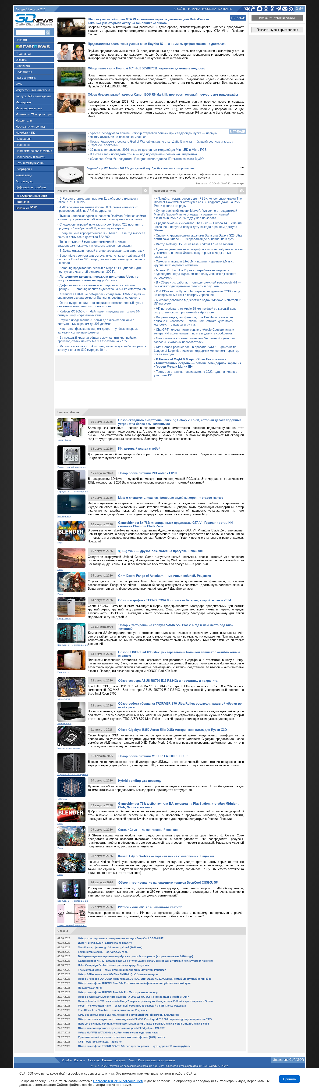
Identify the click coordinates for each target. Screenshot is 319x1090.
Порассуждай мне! (90, 987)
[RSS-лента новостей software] (242, 190)
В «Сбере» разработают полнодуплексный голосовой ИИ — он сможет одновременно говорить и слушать (197, 284)
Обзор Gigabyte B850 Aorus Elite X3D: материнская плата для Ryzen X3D (172, 729)
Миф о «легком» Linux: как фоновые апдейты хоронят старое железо (170, 497)
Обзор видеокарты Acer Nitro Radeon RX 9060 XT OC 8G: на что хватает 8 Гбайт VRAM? (133, 996)
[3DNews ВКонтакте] (247, 9)
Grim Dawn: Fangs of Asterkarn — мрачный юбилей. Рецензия (164, 575)
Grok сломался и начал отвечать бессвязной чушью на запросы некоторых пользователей (194, 340)
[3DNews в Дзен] (266, 9)
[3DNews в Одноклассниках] (272, 9)
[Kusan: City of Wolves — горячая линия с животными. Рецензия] (71, 863)
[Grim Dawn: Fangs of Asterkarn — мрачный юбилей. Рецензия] (71, 582)
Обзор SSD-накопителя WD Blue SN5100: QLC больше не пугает (119, 974)
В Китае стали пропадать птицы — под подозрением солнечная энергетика (143, 154)
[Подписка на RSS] (291, 9)
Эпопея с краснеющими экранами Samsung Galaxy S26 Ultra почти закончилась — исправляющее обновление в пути (198, 237)
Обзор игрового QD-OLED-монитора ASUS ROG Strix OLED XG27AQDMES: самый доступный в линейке (144, 978)
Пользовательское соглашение (156, 1060)
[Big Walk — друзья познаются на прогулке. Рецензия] (71, 558)
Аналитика (23, 66)
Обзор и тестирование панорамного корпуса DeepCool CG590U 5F (168, 882)
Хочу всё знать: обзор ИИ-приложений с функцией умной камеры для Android (128, 1014)
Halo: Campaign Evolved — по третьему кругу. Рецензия (113, 965)
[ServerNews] (34, 46)
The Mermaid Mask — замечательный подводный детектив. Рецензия (122, 969)
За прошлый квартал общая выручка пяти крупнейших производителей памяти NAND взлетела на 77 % (97, 339)
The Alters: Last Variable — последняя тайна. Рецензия (112, 1010)
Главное (238, 18)
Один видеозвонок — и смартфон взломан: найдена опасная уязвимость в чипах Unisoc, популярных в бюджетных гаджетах (198, 252)
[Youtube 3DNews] (253, 9)
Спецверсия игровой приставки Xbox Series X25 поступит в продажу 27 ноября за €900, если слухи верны (100, 226)
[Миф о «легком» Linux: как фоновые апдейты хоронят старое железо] (71, 504)
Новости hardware (69, 190)
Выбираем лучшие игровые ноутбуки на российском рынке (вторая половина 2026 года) (135, 956)
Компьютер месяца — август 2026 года (103, 951)
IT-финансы (23, 53)
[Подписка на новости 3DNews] (285, 9)
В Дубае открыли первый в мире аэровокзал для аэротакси (102, 250)
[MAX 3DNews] (260, 9)
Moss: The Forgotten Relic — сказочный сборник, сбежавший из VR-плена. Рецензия (132, 1005)
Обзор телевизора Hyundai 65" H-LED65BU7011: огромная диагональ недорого (146, 68)
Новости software (165, 190)
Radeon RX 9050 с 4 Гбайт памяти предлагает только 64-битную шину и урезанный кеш (98, 313)
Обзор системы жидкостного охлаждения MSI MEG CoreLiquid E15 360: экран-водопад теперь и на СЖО (145, 1019)
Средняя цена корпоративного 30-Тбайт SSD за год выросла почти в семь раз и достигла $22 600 (101, 235)
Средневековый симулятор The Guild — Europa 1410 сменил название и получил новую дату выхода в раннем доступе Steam (198, 226)
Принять (289, 1079)
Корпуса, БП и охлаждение (33, 96)
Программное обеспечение (34, 151)
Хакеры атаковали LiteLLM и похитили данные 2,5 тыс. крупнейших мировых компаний (194, 263)
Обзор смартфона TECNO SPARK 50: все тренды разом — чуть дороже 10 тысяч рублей (134, 1046)
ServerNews (63, 699)
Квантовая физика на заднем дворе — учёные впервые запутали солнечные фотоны (97, 330)
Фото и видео (24, 181)
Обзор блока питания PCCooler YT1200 (147, 473)
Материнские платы (29, 108)
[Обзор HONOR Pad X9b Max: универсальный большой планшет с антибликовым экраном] (71, 660)
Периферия (24, 138)
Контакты (225, 8)
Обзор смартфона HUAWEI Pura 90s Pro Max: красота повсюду (118, 992)
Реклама (194, 8)
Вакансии (26, 208)
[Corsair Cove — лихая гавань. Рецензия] (71, 836)
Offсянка (21, 59)
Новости (21, 40)
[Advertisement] (150, 392)
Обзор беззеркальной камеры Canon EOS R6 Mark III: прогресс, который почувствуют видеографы (163, 94)
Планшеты (23, 145)
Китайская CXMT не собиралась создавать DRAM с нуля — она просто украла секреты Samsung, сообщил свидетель (101, 296)
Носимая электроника (30, 126)
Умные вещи (24, 175)
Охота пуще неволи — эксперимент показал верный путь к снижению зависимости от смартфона (100, 304)
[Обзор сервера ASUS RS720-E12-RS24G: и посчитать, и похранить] (71, 687)
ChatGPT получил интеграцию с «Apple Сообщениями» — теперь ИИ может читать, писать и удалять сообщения (196, 331)
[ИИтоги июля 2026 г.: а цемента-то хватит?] (71, 914)
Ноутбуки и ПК (25, 132)
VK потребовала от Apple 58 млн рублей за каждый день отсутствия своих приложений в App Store (195, 310)
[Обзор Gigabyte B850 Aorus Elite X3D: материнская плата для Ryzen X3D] (71, 736)
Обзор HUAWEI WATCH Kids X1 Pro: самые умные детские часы (118, 1032)
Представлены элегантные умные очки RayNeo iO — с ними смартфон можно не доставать (157, 44)
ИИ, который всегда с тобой (139, 448)
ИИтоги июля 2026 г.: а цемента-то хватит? (150, 907)
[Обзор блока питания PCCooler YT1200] (71, 480)
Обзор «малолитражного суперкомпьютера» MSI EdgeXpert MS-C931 (122, 1028)
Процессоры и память (30, 157)
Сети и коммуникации (30, 163)
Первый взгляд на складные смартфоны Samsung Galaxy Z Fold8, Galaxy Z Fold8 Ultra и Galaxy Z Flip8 (143, 1023)
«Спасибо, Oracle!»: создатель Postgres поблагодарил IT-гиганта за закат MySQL (147, 159)
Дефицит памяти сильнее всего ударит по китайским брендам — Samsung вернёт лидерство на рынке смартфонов (101, 287)
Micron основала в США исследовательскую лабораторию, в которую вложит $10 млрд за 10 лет (101, 348)
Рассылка (209, 8)
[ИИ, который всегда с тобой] (71, 455)
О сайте (180, 8)
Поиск (132, 1060)
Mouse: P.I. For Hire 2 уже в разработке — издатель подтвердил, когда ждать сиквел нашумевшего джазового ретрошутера (195, 274)
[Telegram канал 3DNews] (279, 9)
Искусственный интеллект (33, 90)
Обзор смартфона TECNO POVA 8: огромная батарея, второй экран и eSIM (174, 600)
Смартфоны (24, 169)
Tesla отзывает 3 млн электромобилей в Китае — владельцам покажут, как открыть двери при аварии (94, 243)
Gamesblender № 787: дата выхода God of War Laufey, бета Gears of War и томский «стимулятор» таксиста (145, 960)
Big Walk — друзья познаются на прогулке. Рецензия (162, 551)
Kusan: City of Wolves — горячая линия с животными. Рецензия (166, 856)
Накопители (24, 120)
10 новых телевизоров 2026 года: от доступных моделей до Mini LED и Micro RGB (148, 149)
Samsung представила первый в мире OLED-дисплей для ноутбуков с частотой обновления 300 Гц (99, 269)
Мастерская (24, 102)
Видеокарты (24, 72)
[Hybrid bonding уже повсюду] (71, 787)
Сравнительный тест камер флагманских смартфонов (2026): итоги (121, 1037)
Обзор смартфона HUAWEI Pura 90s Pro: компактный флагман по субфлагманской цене (134, 983)
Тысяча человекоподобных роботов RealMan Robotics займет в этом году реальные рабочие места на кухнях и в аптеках (101, 217)
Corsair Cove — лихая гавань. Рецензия (148, 830)
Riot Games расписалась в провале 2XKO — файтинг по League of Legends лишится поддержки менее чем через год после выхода (196, 350)
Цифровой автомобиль (31, 187)
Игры (19, 84)
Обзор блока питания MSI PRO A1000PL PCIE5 (153, 756)
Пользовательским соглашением (118, 1081)
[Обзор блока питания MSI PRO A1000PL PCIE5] (71, 763)
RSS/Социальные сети (31, 195)
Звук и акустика (26, 78)
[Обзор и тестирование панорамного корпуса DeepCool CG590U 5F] (71, 889)
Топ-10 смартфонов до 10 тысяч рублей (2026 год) (110, 947)
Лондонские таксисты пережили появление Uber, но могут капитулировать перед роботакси (97, 278)
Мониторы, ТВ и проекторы (34, 114)
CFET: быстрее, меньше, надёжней (100, 1041)
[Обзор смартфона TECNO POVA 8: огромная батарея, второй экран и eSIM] (71, 607)
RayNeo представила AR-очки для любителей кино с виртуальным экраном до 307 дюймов (96, 322)
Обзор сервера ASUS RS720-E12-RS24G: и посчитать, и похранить (168, 680)
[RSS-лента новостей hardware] (145, 190)
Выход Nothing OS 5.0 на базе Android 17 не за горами (194, 244)
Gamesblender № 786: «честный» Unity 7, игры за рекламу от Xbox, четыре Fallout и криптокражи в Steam (145, 1001)
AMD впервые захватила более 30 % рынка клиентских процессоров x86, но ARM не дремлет (97, 209)
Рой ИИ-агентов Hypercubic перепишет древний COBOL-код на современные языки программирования (197, 293)
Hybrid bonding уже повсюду (139, 780)
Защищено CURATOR (288, 1059)
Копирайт (120, 1060)
